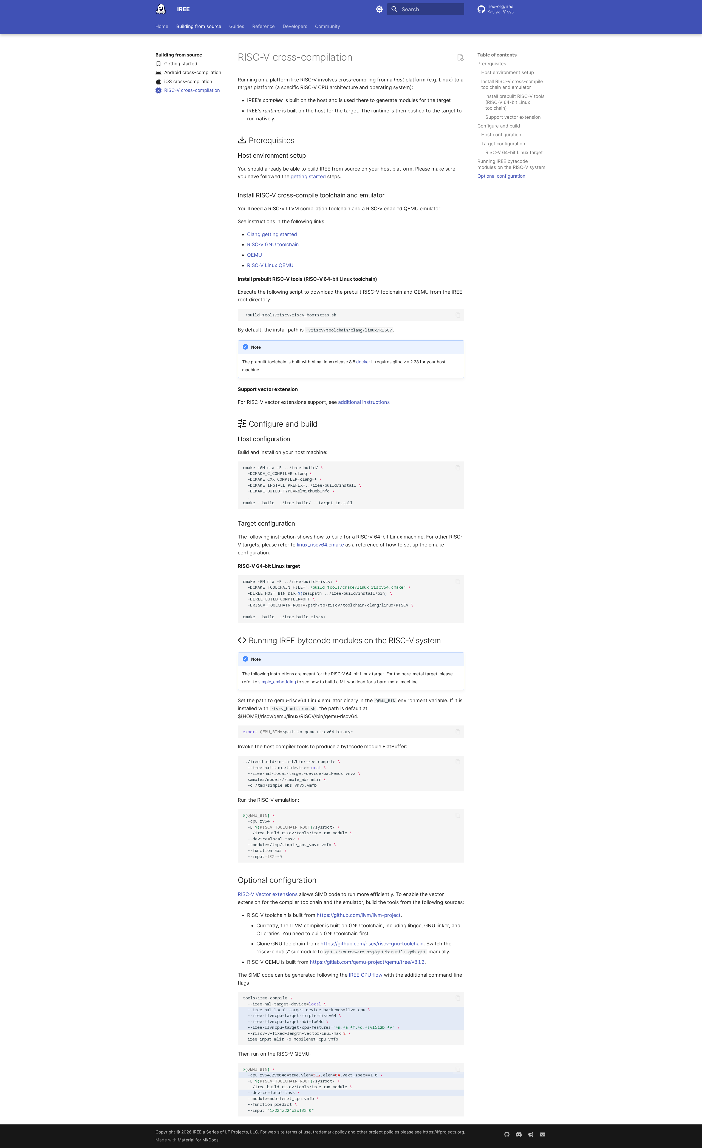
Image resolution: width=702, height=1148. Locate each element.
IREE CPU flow (366, 975)
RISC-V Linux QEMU (270, 265)
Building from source (198, 26)
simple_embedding (277, 681)
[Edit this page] (460, 57)
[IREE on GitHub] (507, 1135)
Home (161, 26)
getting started (308, 176)
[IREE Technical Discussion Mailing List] (542, 1135)
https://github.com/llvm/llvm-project (359, 915)
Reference (263, 26)
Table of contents (497, 55)
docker (363, 361)
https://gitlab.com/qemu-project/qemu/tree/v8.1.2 (367, 962)
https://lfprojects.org (443, 1132)
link (358, 59)
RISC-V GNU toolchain (273, 244)
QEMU (254, 255)
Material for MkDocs (198, 1140)
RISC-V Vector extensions (268, 894)
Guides (236, 26)
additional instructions (364, 402)
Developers (294, 26)
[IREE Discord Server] (519, 1135)
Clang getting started (272, 234)
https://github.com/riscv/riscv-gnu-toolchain (372, 943)
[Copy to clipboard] (458, 315)
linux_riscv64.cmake (320, 545)
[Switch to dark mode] (379, 9)
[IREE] (161, 9)
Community (327, 26)
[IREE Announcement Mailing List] (530, 1135)
